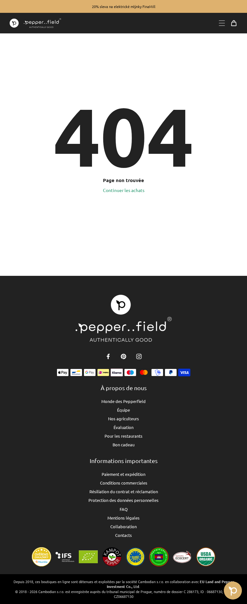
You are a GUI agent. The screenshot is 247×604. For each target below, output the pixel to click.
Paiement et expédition (123, 474)
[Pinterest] (123, 356)
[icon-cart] (233, 23)
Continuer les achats (123, 190)
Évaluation (123, 427)
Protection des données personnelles (123, 500)
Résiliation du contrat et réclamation (123, 491)
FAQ (124, 509)
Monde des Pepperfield (123, 401)
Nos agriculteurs (123, 418)
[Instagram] (139, 356)
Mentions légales (123, 518)
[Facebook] (108, 356)
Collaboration (123, 526)
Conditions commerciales (123, 483)
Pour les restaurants (123, 436)
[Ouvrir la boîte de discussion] (233, 591)
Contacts (123, 535)
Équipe (123, 410)
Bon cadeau (123, 444)
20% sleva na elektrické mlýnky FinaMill (123, 6)
